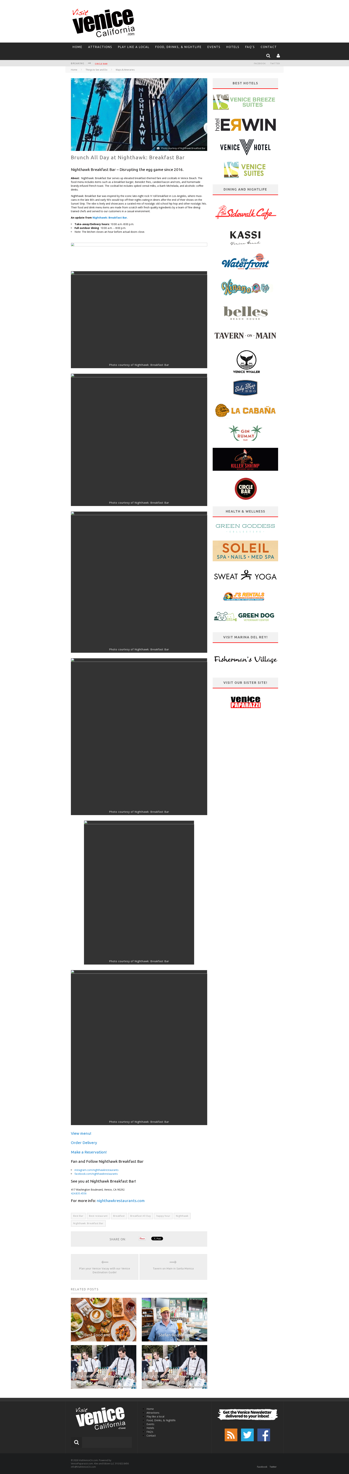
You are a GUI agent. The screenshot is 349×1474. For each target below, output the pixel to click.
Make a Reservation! (89, 1152)
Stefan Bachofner (175, 1335)
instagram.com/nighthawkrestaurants (97, 1170)
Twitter (275, 63)
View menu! (81, 1133)
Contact (269, 47)
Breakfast (119, 1215)
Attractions (100, 47)
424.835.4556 (79, 1193)
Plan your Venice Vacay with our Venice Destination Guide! (104, 1270)
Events (213, 47)
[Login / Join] (279, 55)
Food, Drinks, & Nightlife (178, 47)
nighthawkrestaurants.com (121, 1200)
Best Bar (78, 1215)
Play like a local (133, 47)
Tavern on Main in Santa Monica (173, 1268)
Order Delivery (84, 1142)
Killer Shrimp (103, 64)
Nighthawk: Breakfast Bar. (110, 217)
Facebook (260, 63)
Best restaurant (98, 1215)
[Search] (269, 55)
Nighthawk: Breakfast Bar (88, 1223)
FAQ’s (250, 47)
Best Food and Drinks (103, 1335)
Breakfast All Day (140, 1215)
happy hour (163, 1215)
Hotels (232, 47)
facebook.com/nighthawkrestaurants (96, 1173)
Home (77, 47)
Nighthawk (182, 1215)
